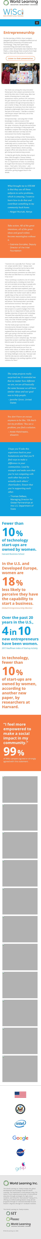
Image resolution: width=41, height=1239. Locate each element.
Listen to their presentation (20, 58)
